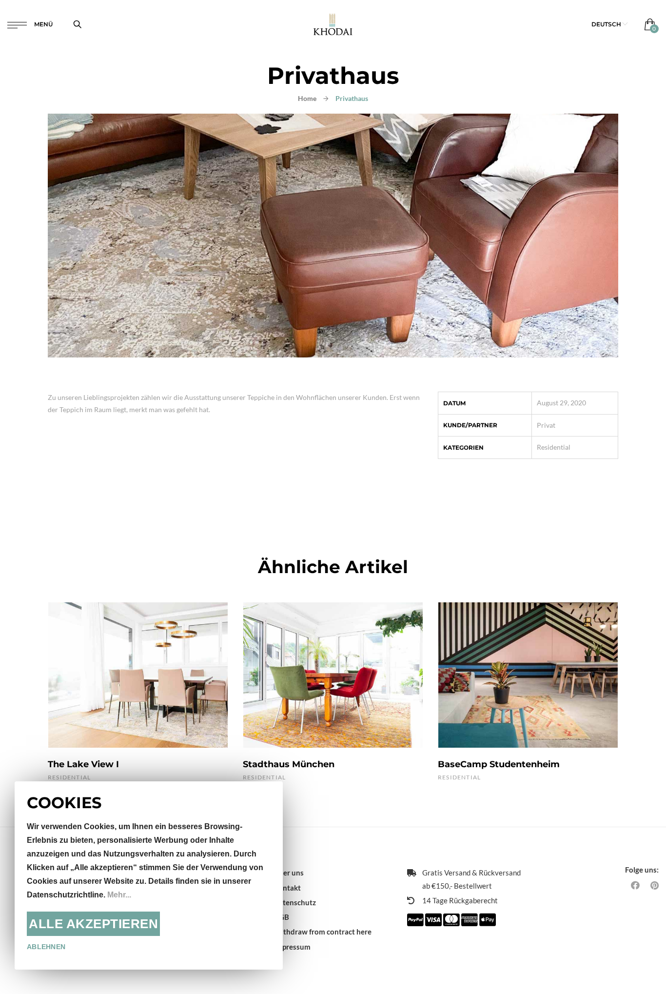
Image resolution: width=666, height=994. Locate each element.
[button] (609, 24)
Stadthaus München (288, 764)
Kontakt (287, 887)
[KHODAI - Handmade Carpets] (332, 24)
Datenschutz (295, 902)
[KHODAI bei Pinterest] (654, 885)
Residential (553, 447)
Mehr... (119, 895)
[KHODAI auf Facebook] (635, 885)
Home (307, 98)
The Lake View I (83, 764)
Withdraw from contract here (323, 931)
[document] (149, 875)
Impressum (292, 946)
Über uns (289, 872)
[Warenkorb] (648, 24)
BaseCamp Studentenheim (499, 764)
